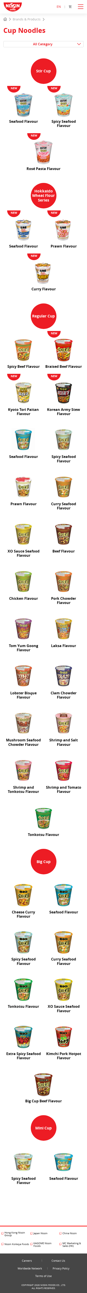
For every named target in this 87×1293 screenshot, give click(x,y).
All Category (42, 44)
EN (59, 6)
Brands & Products (27, 19)
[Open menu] (82, 6)
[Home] (5, 19)
